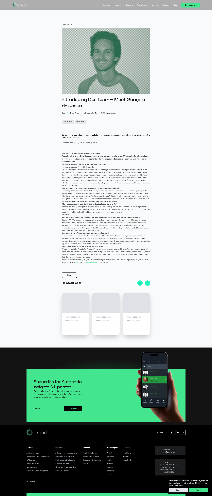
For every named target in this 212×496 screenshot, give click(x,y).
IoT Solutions (30, 460)
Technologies (142, 5)
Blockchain (111, 471)
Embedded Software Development (38, 456)
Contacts (166, 5)
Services (106, 5)
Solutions (129, 5)
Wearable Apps (31, 467)
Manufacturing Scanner (91, 456)
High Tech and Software (63, 463)
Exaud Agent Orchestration (92, 460)
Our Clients (127, 453)
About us (155, 5)
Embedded (110, 456)
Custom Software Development (37, 471)
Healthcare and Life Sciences (65, 460)
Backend (110, 467)
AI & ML (109, 453)
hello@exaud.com (169, 452)
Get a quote (190, 5)
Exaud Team (68, 122)
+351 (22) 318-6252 (167, 472)
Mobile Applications (33, 463)
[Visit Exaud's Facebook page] (172, 432)
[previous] (140, 283)
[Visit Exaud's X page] (183, 432)
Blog (175, 5)
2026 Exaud (30, 481)
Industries (117, 5)
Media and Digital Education (65, 456)
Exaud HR (86, 463)
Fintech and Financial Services (65, 467)
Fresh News (80, 122)
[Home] (19, 5)
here (77, 262)
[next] (147, 283)
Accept (198, 490)
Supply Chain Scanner (90, 453)
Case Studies (127, 460)
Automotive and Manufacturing (66, 453)
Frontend (110, 463)
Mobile (109, 460)
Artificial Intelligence (33, 453)
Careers (126, 456)
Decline (178, 490)
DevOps (109, 474)
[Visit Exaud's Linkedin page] (177, 432)
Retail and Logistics (62, 471)
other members (91, 262)
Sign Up (73, 408)
